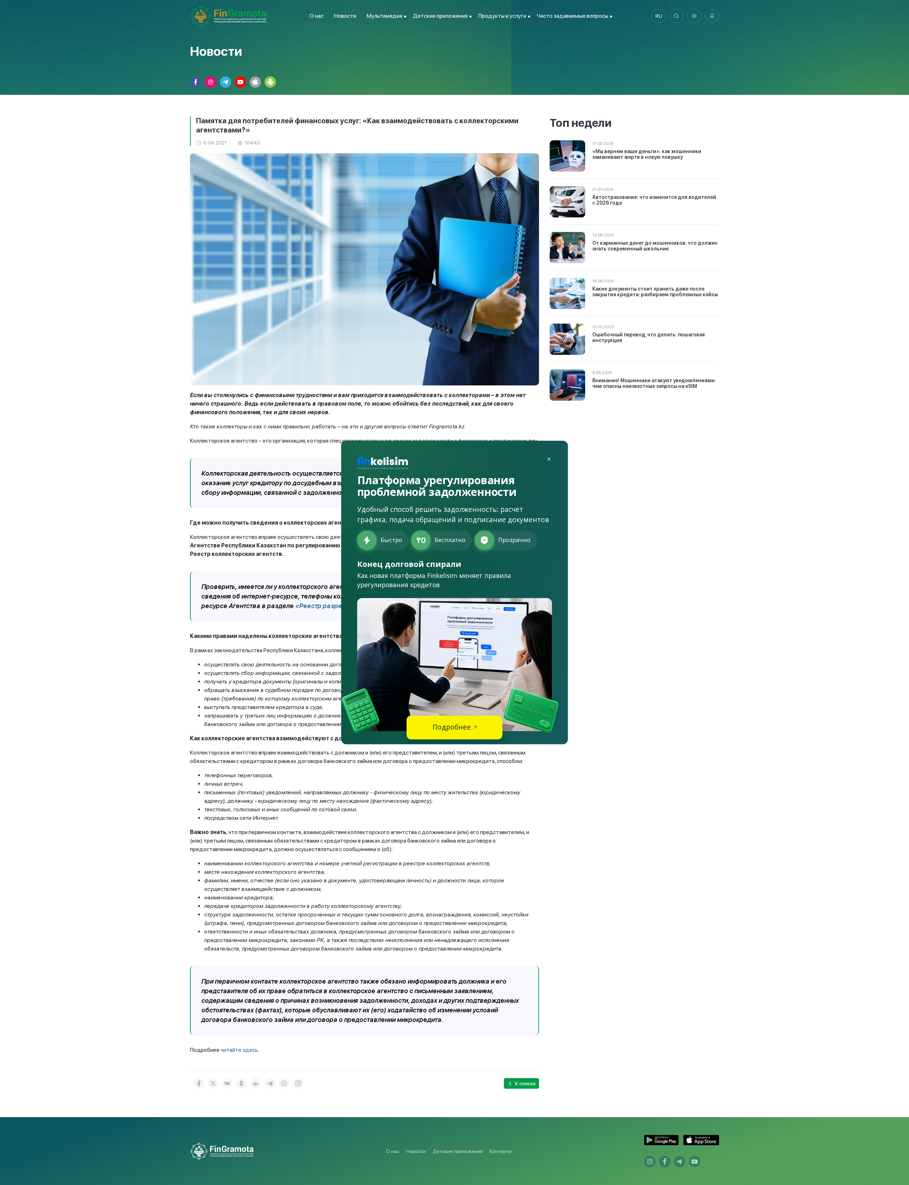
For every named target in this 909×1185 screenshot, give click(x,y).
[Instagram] (298, 1083)
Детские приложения (458, 1151)
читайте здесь (239, 1049)
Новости (345, 15)
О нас (316, 15)
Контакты (501, 1151)
